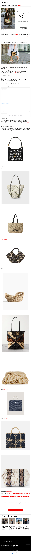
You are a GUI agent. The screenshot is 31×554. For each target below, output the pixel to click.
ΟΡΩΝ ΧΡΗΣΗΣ (10, 508)
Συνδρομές (17, 545)
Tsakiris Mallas (5, 389)
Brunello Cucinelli (9, 491)
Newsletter (7, 545)
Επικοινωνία (4, 545)
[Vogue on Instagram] (4, 541)
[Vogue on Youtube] (9, 541)
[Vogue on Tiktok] (7, 541)
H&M (4, 313)
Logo (8, 538)
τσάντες (16, 34)
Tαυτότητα (10, 545)
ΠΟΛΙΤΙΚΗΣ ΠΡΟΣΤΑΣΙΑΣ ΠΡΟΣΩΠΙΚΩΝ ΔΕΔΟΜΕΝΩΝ (19, 508)
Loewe (5, 354)
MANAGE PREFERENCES (10, 546)
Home (1, 545)
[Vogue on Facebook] (2, 541)
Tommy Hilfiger (6, 418)
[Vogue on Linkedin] (11, 541)
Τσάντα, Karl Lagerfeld (4, 239)
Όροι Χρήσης (14, 545)
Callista (5, 207)
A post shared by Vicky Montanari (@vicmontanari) (15, 115)
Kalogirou (7, 270)
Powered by (14, 550)
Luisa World (13, 168)
